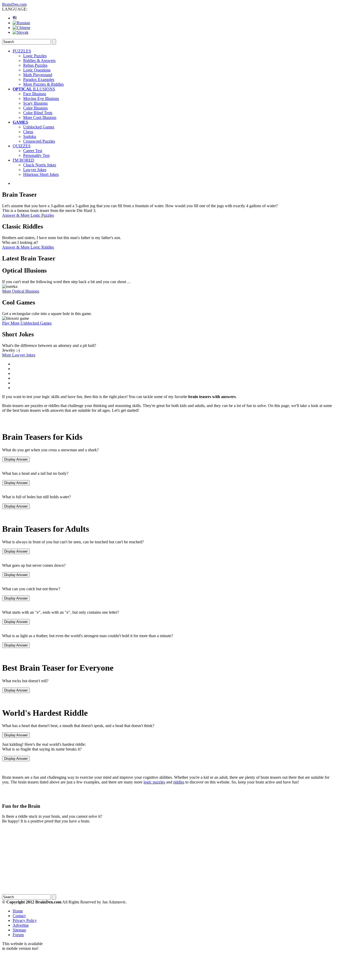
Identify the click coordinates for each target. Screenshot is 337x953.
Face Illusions (34, 93)
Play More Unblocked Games (27, 323)
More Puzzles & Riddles (43, 84)
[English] (15, 18)
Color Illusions (35, 108)
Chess (28, 131)
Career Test (32, 150)
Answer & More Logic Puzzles (28, 215)
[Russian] (21, 23)
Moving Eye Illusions (41, 98)
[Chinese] (21, 27)
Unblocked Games (38, 127)
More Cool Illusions (39, 117)
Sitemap (19, 930)
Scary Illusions (35, 103)
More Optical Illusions (20, 291)
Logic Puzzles (35, 56)
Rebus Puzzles (35, 65)
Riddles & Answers (39, 60)
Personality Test (36, 155)
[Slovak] (20, 32)
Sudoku (29, 136)
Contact (19, 915)
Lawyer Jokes (34, 169)
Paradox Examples (38, 79)
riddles (178, 782)
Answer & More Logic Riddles (28, 247)
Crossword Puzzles (39, 141)
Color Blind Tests (37, 112)
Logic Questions (37, 70)
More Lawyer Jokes (18, 355)
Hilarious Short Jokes (41, 174)
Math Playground (37, 74)
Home (18, 911)
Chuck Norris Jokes (39, 165)
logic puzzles (154, 782)
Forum (18, 934)
